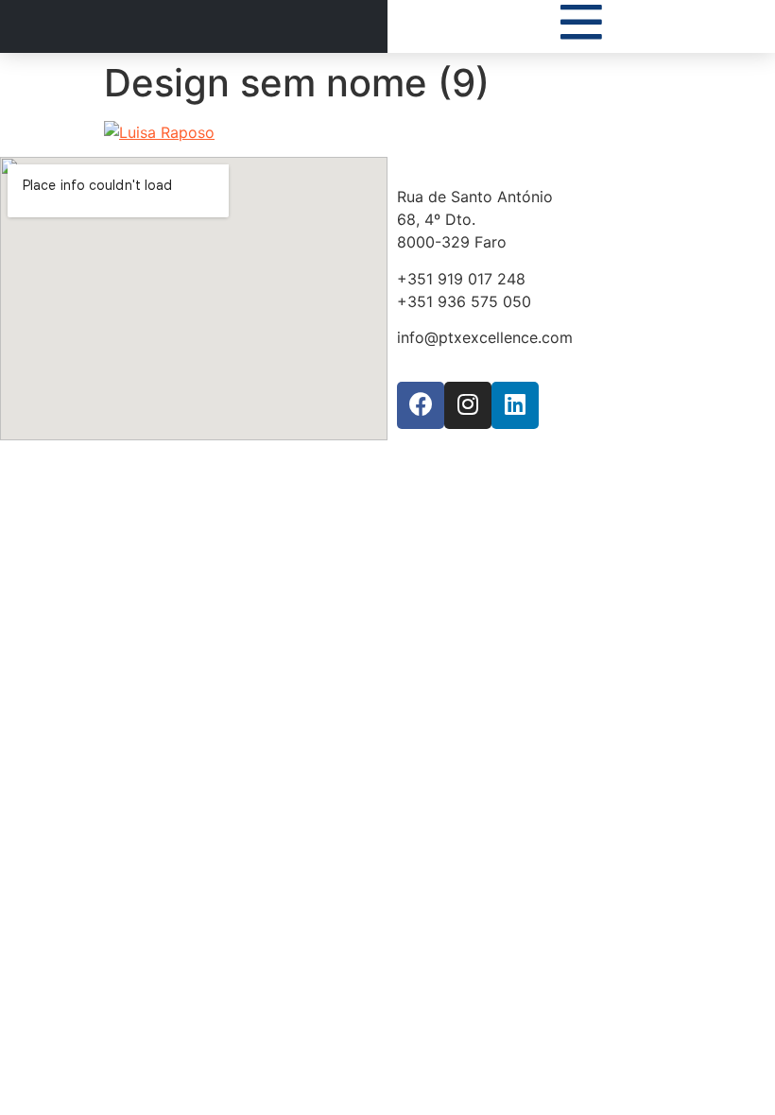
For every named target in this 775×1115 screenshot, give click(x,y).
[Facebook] (420, 405)
